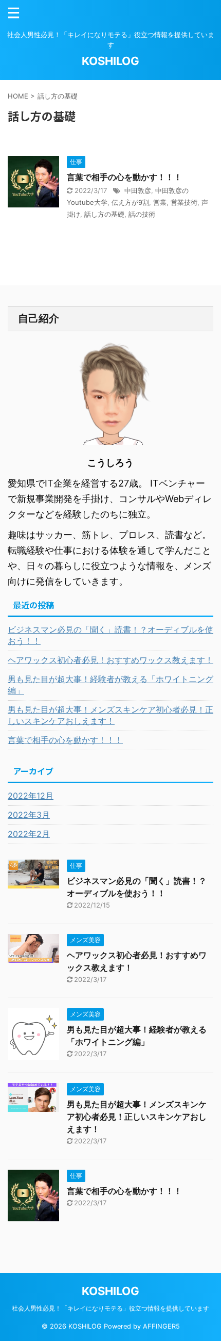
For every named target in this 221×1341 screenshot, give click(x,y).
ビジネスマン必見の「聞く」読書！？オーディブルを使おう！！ (110, 635)
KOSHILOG (110, 61)
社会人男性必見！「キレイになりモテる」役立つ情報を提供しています (110, 1308)
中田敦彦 (137, 190)
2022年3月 (29, 815)
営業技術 (184, 202)
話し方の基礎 (104, 214)
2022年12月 (30, 795)
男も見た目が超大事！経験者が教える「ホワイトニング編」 (110, 685)
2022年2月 (29, 834)
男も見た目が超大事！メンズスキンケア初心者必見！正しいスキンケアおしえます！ (110, 715)
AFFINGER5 (161, 1326)
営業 (160, 202)
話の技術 (141, 214)
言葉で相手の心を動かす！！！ (124, 177)
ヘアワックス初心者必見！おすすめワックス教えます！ (110, 660)
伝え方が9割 (130, 202)
